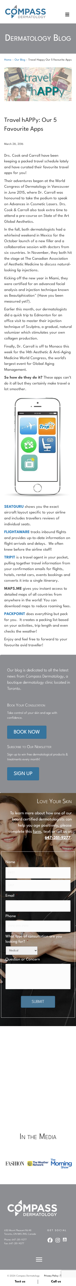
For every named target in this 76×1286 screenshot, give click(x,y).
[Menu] (39, 1259)
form (37, 832)
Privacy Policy (51, 1276)
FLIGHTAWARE (17, 532)
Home (7, 59)
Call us (56, 1281)
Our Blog (20, 59)
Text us (20, 1281)
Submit (38, 1002)
